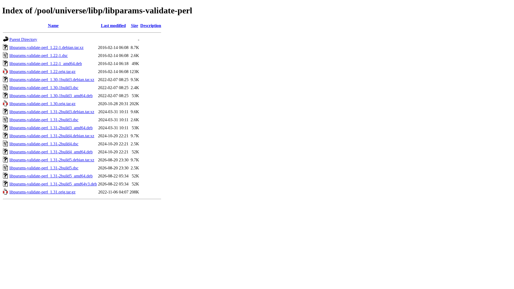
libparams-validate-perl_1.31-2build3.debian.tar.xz (51, 111)
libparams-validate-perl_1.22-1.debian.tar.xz (46, 47)
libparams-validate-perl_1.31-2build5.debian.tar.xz (51, 160)
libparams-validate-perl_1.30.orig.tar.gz (42, 103)
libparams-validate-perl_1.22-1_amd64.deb (45, 63)
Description (150, 25)
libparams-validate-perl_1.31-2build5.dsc (43, 168)
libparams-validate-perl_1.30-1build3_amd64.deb (51, 95)
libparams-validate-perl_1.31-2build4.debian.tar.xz (51, 136)
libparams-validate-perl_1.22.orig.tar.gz (42, 71)
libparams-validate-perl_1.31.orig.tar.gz (42, 192)
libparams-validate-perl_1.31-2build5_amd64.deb (51, 176)
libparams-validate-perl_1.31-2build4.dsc (43, 144)
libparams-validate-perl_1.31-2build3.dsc (43, 119)
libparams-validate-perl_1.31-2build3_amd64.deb (51, 128)
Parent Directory (23, 39)
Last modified (113, 25)
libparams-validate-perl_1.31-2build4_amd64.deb (51, 152)
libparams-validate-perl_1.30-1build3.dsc (43, 87)
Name (53, 25)
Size (134, 25)
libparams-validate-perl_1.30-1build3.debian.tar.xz (51, 79)
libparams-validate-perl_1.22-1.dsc (38, 55)
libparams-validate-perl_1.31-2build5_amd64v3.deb (53, 184)
